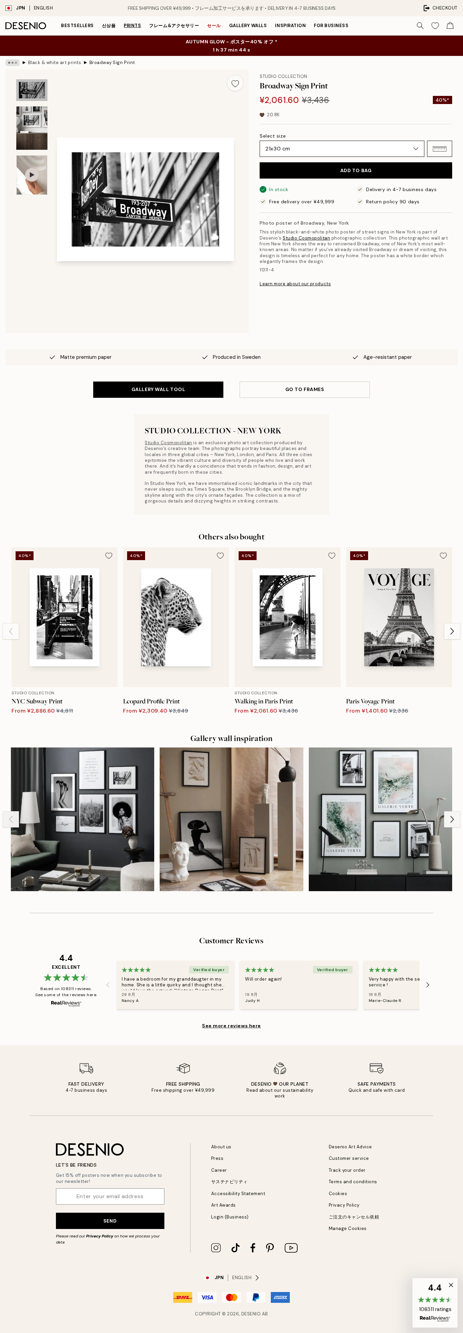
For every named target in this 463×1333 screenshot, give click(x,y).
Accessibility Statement (238, 1193)
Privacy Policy (99, 1236)
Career (219, 1170)
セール (214, 25)
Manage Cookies (348, 1228)
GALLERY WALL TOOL (158, 389)
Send (110, 1221)
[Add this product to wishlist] (235, 83)
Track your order (347, 1170)
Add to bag (356, 170)
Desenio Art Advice (350, 1147)
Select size (273, 136)
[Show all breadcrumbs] (12, 62)
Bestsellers (77, 25)
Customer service (349, 1158)
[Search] (420, 25)
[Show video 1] (31, 175)
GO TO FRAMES (304, 389)
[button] (439, 149)
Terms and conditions (353, 1182)
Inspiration (290, 25)
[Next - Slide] (452, 631)
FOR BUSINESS (331, 25)
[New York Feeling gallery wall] (82, 819)
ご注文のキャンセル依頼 (354, 1217)
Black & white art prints (54, 62)
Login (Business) (230, 1217)
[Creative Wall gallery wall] (380, 819)
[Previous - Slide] (11, 631)
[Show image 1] (31, 90)
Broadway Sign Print (112, 62)
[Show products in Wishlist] (435, 26)
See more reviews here (231, 1026)
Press (217, 1158)
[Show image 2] (31, 127)
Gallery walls (248, 25)
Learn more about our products (295, 284)
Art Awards (223, 1205)
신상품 (109, 25)
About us (221, 1147)
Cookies (338, 1193)
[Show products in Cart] (450, 26)
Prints (132, 25)
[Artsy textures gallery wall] (231, 819)
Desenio (251, 1314)
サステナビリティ (229, 1182)
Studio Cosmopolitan (306, 238)
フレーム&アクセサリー (174, 25)
